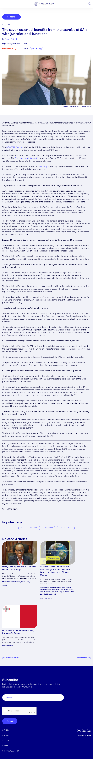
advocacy (42, 167)
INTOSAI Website (10, 751)
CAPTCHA (7, 704)
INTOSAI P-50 (48, 528)
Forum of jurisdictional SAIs (27, 158)
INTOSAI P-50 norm (15, 147)
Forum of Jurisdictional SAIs (29, 528)
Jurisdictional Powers (65, 528)
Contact (7, 740)
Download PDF (7, 49)
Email (5, 691)
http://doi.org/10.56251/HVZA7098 (14, 44)
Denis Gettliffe (11, 39)
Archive (6, 730)
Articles (6, 735)
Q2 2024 (13, 17)
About (6, 746)
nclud (89, 735)
